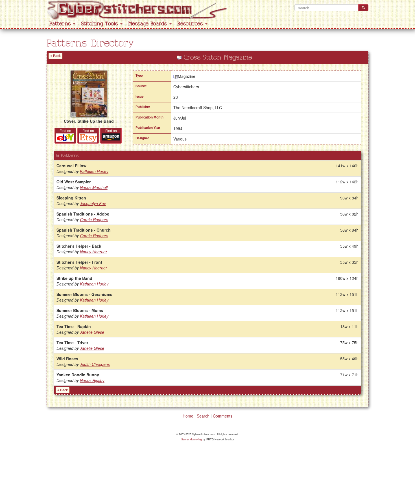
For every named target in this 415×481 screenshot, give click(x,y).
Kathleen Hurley (94, 171)
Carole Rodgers (94, 219)
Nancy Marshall (94, 187)
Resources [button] (191, 24)
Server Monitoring (191, 439)
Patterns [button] (61, 24)
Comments (222, 416)
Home (188, 416)
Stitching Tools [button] (100, 24)
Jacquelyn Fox (93, 203)
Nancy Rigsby (92, 380)
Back (56, 56)
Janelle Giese (92, 332)
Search (203, 416)
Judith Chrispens (95, 364)
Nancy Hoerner (93, 251)
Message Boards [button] (148, 24)
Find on (65, 131)
